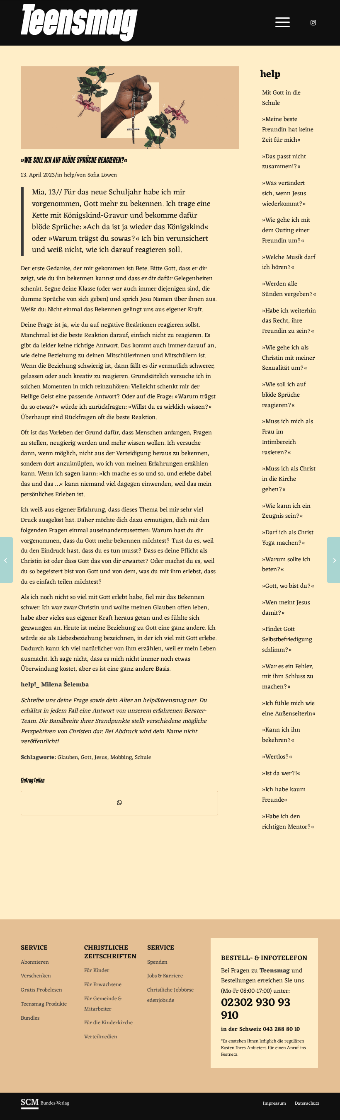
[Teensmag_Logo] (79, 22)
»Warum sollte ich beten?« (286, 565)
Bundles (30, 1018)
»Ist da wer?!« (281, 773)
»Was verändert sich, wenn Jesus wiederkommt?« (284, 194)
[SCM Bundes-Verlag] (45, 1108)
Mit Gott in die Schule (281, 98)
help (69, 175)
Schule (143, 758)
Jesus (101, 758)
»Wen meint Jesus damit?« (286, 608)
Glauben (68, 758)
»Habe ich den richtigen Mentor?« (288, 822)
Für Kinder (96, 970)
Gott (86, 758)
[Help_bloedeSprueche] (130, 147)
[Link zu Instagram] (313, 23)
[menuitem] (278, 22)
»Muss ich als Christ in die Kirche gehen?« (289, 479)
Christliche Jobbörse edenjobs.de (170, 995)
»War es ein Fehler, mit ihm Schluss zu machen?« (287, 677)
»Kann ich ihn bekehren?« (281, 735)
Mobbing (121, 758)
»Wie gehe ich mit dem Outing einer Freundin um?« (286, 231)
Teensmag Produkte (44, 1004)
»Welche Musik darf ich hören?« (289, 263)
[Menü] (278, 22)
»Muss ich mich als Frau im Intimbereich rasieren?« (287, 437)
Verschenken (36, 976)
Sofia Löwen (102, 175)
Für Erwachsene (102, 984)
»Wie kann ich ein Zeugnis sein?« (286, 511)
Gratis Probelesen (41, 990)
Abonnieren (35, 962)
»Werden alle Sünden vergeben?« (289, 289)
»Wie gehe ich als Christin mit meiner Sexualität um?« (288, 358)
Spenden (157, 962)
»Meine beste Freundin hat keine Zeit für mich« (287, 130)
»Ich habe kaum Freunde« (284, 795)
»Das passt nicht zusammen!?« (284, 162)
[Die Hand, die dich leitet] (333, 560)
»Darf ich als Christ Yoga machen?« (287, 538)
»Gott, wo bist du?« (288, 586)
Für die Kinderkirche (108, 1023)
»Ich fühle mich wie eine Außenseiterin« (289, 709)
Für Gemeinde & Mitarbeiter (103, 1004)
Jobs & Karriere (165, 976)
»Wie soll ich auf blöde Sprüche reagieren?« (284, 395)
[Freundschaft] (6, 560)
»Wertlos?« (277, 757)
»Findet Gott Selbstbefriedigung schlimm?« (287, 640)
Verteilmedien (100, 1037)
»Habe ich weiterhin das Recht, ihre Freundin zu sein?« (289, 321)
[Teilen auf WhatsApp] (119, 803)
